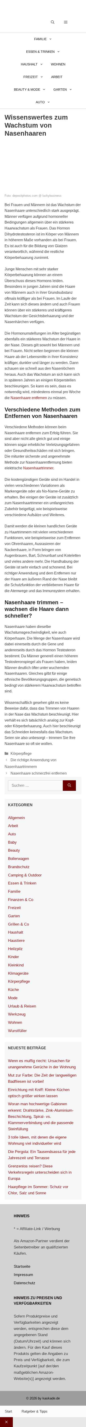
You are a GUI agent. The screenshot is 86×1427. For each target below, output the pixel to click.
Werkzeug (16, 1014)
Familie (40, 39)
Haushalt (29, 64)
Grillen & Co (18, 924)
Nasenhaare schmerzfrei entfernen (39, 773)
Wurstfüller (17, 1031)
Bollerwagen (18, 858)
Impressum (23, 1275)
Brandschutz (19, 867)
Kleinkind (16, 965)
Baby (12, 842)
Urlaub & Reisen (22, 1006)
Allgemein (16, 818)
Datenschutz (24, 1283)
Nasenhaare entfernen (29, 398)
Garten (60, 89)
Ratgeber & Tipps (34, 1411)
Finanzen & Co (20, 900)
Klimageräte (18, 973)
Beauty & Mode (27, 89)
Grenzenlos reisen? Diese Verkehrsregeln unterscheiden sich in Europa (40, 1172)
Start (8, 1411)
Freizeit (30, 77)
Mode (12, 998)
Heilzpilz (15, 949)
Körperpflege (21, 753)
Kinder (13, 957)
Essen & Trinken (40, 51)
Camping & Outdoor (25, 875)
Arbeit (57, 77)
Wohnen (58, 64)
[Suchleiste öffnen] (52, 22)
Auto (40, 102)
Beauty (14, 850)
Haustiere (16, 940)
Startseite (22, 1266)
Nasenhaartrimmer (38, 468)
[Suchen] (69, 785)
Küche (13, 990)
